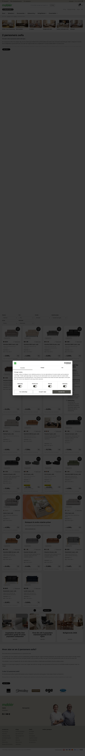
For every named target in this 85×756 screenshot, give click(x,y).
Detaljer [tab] (42, 367)
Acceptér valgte (42, 391)
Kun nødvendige (23, 391)
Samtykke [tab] (22, 367)
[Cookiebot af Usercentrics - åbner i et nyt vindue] (65, 363)
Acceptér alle (62, 391)
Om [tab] (62, 367)
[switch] (35, 386)
